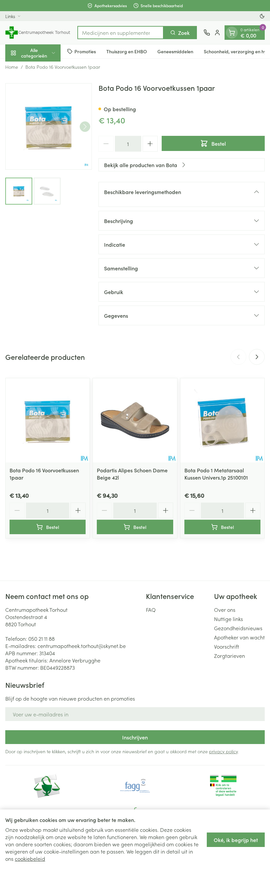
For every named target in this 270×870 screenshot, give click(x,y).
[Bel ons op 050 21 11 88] (206, 32)
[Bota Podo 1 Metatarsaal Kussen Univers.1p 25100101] (222, 420)
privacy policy (223, 751)
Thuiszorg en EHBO (126, 51)
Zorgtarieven (229, 655)
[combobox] (120, 32)
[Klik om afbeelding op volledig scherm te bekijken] (49, 126)
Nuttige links (228, 618)
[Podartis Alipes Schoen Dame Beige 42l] (135, 420)
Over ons (224, 609)
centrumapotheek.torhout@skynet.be (82, 645)
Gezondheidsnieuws (238, 628)
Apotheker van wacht (239, 637)
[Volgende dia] (257, 357)
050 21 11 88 (41, 638)
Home (11, 66)
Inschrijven (135, 737)
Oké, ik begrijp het (236, 839)
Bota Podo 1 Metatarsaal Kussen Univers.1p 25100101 (216, 473)
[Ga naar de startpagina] (38, 32)
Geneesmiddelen (175, 51)
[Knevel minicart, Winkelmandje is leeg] (232, 32)
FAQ (151, 609)
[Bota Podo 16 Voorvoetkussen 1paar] (48, 420)
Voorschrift (226, 646)
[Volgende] (85, 126)
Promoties (85, 51)
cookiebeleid (30, 858)
